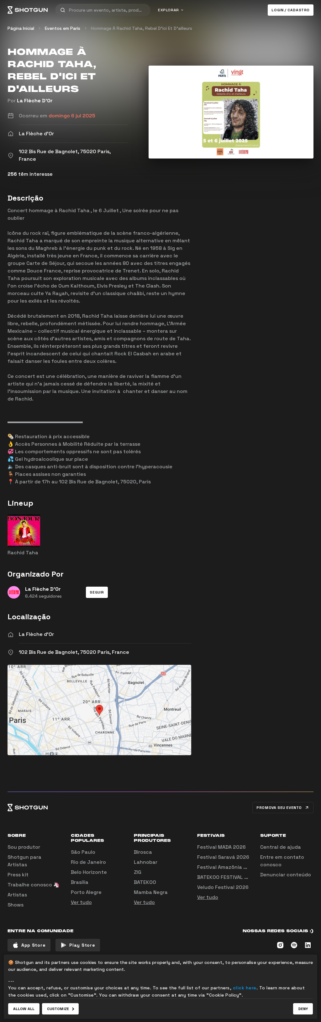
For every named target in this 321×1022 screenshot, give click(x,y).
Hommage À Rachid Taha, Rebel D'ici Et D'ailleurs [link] (141, 28)
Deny (303, 1008)
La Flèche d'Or (36, 634)
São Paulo (83, 852)
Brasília (79, 882)
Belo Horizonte (89, 872)
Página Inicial (21, 28)
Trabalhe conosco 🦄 (34, 884)
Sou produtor (24, 847)
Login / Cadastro (290, 10)
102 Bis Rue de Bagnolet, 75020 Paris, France (74, 652)
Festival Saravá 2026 (223, 857)
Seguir (97, 592)
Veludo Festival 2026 (223, 887)
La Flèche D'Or (35, 100)
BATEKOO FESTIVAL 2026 (227, 877)
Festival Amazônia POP (225, 867)
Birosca (143, 852)
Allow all (23, 1008)
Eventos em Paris (62, 28)
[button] (97, 592)
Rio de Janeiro (88, 862)
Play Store (82, 945)
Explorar (168, 10)
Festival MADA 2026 (221, 847)
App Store (33, 945)
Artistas (17, 894)
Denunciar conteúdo (285, 874)
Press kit (18, 874)
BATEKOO (145, 882)
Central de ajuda (280, 847)
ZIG (137, 872)
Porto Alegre (86, 892)
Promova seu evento (279, 807)
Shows (16, 904)
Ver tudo (81, 902)
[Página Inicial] (28, 10)
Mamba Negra (151, 892)
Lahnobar (145, 862)
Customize (58, 1008)
